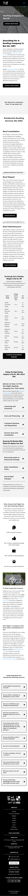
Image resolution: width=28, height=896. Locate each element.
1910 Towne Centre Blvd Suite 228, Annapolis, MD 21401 (14, 847)
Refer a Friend (14, 863)
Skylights (14, 816)
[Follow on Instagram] (12, 881)
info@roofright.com (15, 859)
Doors (14, 825)
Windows (14, 827)
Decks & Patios (14, 829)
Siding (14, 818)
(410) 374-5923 (15, 856)
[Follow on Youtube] (19, 881)
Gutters (14, 822)
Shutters (14, 820)
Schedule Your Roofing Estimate (14, 356)
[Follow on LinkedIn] (15, 881)
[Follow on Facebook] (9, 881)
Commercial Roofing (14, 813)
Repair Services (9, 215)
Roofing (14, 811)
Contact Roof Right (11, 24)
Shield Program (10, 265)
